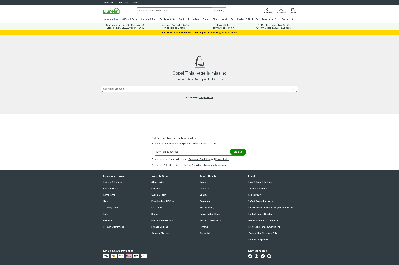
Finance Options (159, 226)
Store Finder (122, 2)
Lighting (225, 19)
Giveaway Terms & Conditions (263, 220)
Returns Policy (110, 188)
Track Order (108, 2)
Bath (258, 19)
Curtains (207, 19)
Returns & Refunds (112, 182)
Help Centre (206, 97)
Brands (155, 214)
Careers (204, 182)
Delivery (155, 188)
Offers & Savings (131, 19)
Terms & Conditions (258, 188)
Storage (286, 19)
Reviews (204, 226)
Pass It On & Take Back (260, 182)
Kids (293, 19)
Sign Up (238, 151)
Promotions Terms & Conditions (264, 226)
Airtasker (108, 220)
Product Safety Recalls (260, 214)
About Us (204, 188)
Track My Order (111, 207)
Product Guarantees (113, 226)
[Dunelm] (111, 10)
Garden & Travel (150, 19)
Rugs (233, 19)
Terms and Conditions (199, 159)
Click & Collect (158, 194)
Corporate (205, 201)
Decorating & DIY (271, 19)
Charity (203, 194)
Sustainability (207, 207)
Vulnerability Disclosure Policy (263, 233)
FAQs (105, 214)
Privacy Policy (222, 159)
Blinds (216, 19)
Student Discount (160, 233)
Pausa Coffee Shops (210, 214)
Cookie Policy (254, 194)
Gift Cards (156, 207)
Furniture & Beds (168, 19)
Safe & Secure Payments (260, 201)
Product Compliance (258, 239)
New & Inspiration (111, 19)
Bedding (182, 19)
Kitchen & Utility (246, 19)
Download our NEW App (163, 201)
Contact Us (137, 2)
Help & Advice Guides (162, 220)
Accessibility (206, 233)
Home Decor (195, 19)
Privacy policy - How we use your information (271, 207)
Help (105, 201)
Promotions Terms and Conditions (209, 165)
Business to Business (210, 220)
